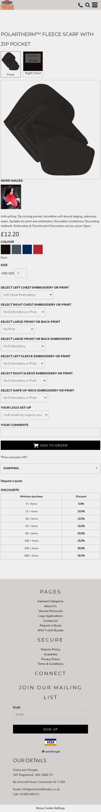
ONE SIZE (7, 273)
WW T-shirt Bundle (50, 630)
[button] (87, 4)
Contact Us (50, 621)
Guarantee (50, 654)
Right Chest (33, 73)
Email (16, 707)
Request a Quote (51, 625)
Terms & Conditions (50, 664)
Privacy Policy (50, 659)
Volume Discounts (50, 611)
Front (10, 75)
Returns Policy (50, 649)
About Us (50, 606)
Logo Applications (50, 616)
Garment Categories (50, 601)
